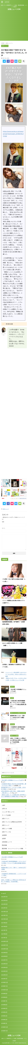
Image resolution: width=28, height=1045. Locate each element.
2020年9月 (4, 952)
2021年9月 (4, 923)
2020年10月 (4, 949)
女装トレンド (6, 509)
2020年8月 (4, 956)
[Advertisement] (14, 25)
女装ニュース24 (14, 9)
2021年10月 (4, 919)
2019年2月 (4, 1019)
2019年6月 (4, 1005)
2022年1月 (4, 908)
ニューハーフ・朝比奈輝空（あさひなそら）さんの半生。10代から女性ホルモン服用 (16, 674)
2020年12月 (4, 941)
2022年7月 (4, 896)
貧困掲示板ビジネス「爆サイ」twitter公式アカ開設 (13, 868)
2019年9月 (4, 993)
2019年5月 (4, 1008)
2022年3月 (4, 904)
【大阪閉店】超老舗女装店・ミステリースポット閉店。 (13, 874)
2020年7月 (4, 960)
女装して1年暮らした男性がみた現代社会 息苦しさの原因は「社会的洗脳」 (18, 740)
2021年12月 (4, 911)
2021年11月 (4, 915)
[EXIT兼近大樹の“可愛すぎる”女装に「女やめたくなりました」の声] (16, 61)
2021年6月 (4, 934)
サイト (3, 528)
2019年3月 (4, 1016)
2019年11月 (4, 986)
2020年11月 (4, 945)
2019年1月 (4, 1023)
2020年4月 (4, 967)
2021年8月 (4, 926)
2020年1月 (4, 978)
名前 (3, 521)
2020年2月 (4, 975)
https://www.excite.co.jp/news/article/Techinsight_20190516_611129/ (13, 134)
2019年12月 (4, 982)
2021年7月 (4, 930)
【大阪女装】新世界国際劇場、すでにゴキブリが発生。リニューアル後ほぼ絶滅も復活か (13, 862)
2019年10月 (4, 990)
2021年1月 (4, 937)
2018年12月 (4, 1027)
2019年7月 (4, 1001)
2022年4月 (4, 900)
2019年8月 (4, 997)
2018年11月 (4, 1031)
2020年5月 (4, 964)
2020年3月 (4, 971)
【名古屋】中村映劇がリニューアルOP (12, 780)
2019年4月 (4, 1012)
